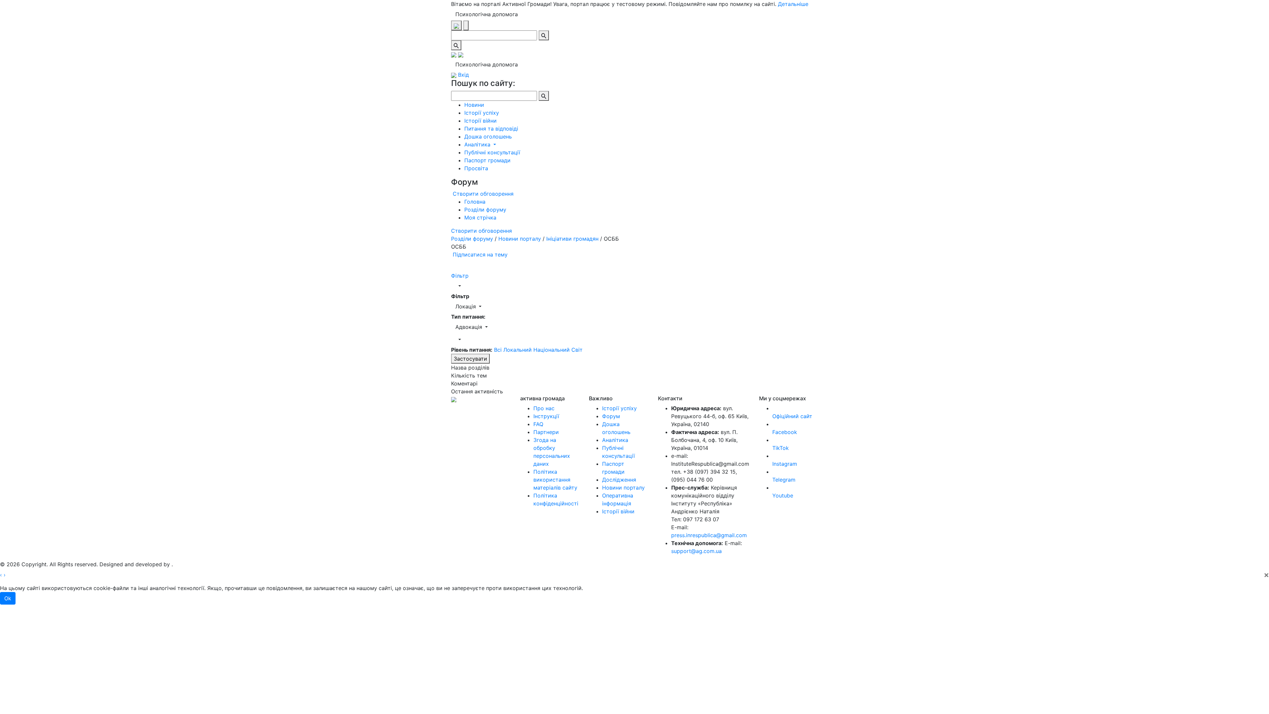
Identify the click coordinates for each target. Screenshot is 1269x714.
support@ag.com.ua (696, 551)
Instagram (784, 463)
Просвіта (476, 168)
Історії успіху (481, 112)
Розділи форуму (485, 209)
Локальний (518, 349)
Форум (611, 416)
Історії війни (480, 120)
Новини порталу (519, 238)
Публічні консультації (492, 152)
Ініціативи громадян (572, 238)
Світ (577, 349)
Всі (498, 349)
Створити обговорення (482, 193)
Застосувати (470, 358)
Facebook (784, 432)
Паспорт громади (487, 160)
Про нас (544, 408)
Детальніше (793, 4)
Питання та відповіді (491, 128)
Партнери (546, 432)
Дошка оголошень (488, 136)
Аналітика (478, 144)
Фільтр (460, 275)
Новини (474, 104)
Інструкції (546, 416)
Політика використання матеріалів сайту (555, 479)
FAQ (538, 424)
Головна (474, 201)
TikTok (780, 448)
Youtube (782, 495)
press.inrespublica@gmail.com (709, 535)
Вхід (462, 74)
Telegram (783, 479)
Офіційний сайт (792, 416)
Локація (466, 306)
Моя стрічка (480, 217)
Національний (552, 349)
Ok (7, 598)
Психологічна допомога (486, 14)
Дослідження (619, 479)
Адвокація (469, 327)
